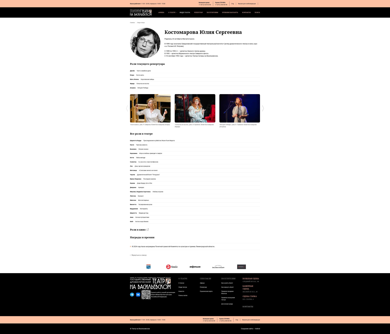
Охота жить (140, 75)
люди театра (185, 12)
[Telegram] (132, 295)
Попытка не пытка (142, 83)
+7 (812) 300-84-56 (221, 4)
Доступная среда (227, 304)
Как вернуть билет (227, 287)
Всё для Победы (143, 88)
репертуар (198, 12)
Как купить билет (227, 283)
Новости (181, 291)
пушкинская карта (230, 12)
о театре (172, 12)
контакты (246, 12)
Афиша (202, 283)
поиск (257, 12)
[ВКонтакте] (138, 295)
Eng (232, 3)
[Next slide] (263, 108)
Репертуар (203, 287)
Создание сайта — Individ (250, 329)
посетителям (212, 12)
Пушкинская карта (206, 291)
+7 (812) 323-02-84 (205, 4)
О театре (181, 283)
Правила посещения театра (228, 299)
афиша (161, 12)
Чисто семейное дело (144, 71)
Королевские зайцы (147, 79)
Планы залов (182, 295)
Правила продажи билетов (227, 292)
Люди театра (182, 287)
